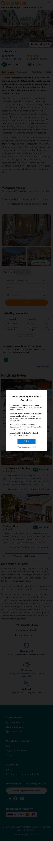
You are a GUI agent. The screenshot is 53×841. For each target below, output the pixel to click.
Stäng (26, 441)
